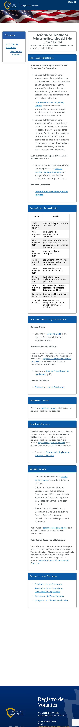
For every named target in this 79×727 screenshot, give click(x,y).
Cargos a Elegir (54, 333)
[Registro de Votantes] (16, 712)
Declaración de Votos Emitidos (49, 596)
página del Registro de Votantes (51, 442)
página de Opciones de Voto (55, 528)
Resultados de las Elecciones (48, 584)
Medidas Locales (49, 408)
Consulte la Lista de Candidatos (49, 387)
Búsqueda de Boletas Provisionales (51, 600)
